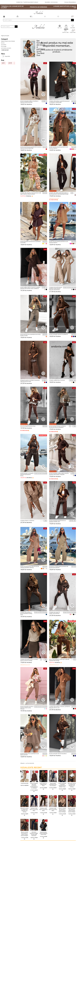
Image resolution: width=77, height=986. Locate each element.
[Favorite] (58, 16)
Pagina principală (5, 35)
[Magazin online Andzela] (38, 12)
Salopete (3, 44)
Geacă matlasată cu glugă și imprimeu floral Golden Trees (62, 785)
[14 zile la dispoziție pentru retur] (1, 2)
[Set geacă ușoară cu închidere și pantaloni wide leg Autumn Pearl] (33, 360)
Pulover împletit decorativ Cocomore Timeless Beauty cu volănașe (34, 786)
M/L (46, 380)
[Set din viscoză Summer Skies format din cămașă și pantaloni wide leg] (33, 546)
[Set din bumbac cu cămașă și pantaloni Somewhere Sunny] (33, 453)
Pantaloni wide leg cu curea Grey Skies (34, 809)
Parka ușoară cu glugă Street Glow (43, 784)
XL (75, 380)
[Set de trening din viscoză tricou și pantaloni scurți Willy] (33, 221)
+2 (75, 149)
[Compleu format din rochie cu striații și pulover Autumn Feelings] (33, 639)
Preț (2, 60)
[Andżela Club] (32, 16)
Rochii (2, 43)
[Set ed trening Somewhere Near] (33, 406)
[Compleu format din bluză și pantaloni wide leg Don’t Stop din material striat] (62, 267)
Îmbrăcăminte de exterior (8, 41)
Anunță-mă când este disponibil (70, 287)
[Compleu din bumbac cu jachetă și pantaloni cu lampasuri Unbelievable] (62, 81)
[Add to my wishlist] (43, 94)
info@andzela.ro (72, 2)
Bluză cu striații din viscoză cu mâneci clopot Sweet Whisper (62, 810)
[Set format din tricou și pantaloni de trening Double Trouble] (33, 314)
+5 (46, 568)
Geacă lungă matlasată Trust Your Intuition (52, 784)
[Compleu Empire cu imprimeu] (33, 500)
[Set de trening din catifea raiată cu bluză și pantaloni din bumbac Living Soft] (62, 453)
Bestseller (53, 190)
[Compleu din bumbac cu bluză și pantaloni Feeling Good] (33, 592)
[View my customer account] (45, 16)
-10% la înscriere (51, 2)
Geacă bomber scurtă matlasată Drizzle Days (43, 833)
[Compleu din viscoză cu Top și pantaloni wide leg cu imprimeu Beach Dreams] (33, 172)
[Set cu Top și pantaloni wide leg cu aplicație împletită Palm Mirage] (62, 639)
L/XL (46, 101)
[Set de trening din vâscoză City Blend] (62, 733)
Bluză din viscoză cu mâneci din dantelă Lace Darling (72, 785)
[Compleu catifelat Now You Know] (62, 360)
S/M (43, 101)
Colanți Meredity (24, 783)
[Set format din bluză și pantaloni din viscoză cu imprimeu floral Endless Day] (33, 127)
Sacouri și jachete (6, 48)
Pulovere (3, 46)
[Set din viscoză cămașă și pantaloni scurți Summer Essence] (62, 127)
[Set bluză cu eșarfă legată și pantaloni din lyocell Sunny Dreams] (62, 546)
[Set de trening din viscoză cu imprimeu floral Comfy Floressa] (33, 686)
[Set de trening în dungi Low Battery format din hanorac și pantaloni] (62, 406)
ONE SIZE (74, 101)
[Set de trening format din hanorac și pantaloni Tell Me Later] (62, 500)
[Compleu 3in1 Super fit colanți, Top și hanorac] (62, 592)
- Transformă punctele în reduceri (27, 2)
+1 (75, 614)
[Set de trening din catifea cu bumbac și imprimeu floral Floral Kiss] (33, 81)
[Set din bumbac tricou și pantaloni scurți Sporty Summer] (33, 733)
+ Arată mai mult (4, 50)
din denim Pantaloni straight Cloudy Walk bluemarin (34, 834)
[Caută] (72, 20)
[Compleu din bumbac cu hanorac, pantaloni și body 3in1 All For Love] (62, 686)
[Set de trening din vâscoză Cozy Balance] (62, 314)
